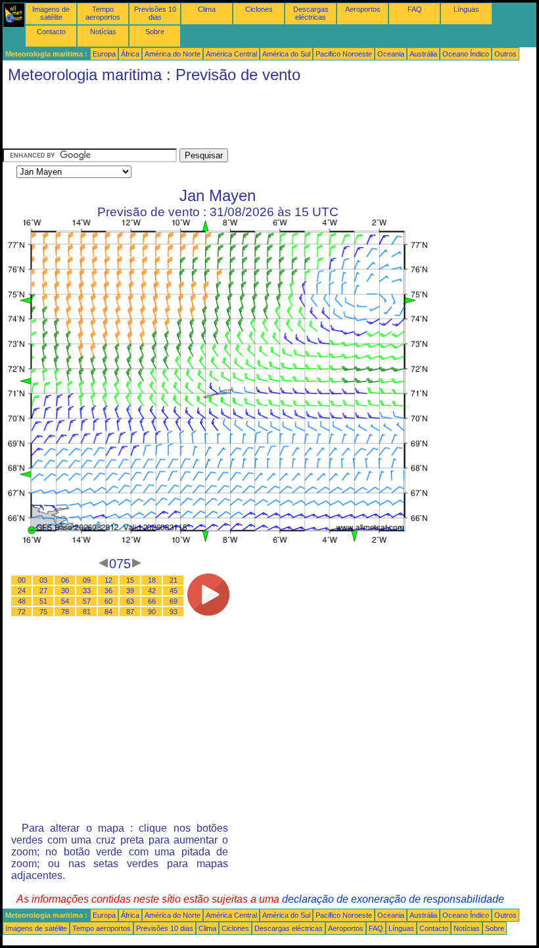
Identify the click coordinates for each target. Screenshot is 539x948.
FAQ (415, 9)
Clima (207, 9)
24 (22, 591)
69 (173, 601)
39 (130, 591)
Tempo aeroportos (102, 13)
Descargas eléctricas (311, 13)
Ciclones (259, 9)
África (130, 54)
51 (43, 601)
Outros (505, 54)
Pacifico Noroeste (344, 54)
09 (87, 580)
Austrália (423, 54)
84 (108, 612)
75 (43, 612)
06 (65, 580)
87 (130, 612)
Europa (104, 54)
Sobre (154, 31)
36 (108, 591)
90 (152, 612)
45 (173, 591)
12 (108, 580)
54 (65, 601)
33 (87, 591)
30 (65, 591)
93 (173, 612)
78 (65, 612)
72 (22, 612)
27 (43, 591)
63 (130, 601)
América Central (231, 54)
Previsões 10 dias (155, 13)
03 (43, 580)
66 (152, 601)
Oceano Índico (465, 54)
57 (87, 601)
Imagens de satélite (51, 13)
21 (173, 580)
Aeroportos (363, 9)
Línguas (466, 9)
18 (152, 580)
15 (130, 580)
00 (22, 580)
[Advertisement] (242, 118)
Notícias (103, 31)
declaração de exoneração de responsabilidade (393, 899)
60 (108, 601)
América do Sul (286, 54)
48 (22, 601)
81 (87, 612)
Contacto (51, 31)
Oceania (390, 54)
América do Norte (172, 54)
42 (152, 591)
